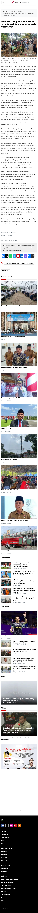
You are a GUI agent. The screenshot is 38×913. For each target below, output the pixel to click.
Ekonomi (4, 851)
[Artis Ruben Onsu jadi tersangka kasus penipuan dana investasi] (6, 574)
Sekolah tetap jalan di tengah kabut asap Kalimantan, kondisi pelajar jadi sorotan (23, 581)
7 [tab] (23, 737)
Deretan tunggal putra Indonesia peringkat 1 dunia (17, 804)
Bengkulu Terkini (16, 11)
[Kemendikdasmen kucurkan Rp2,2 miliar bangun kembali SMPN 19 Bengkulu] (19, 293)
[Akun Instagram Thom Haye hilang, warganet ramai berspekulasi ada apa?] (6, 565)
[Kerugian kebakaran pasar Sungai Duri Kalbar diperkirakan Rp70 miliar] (6, 599)
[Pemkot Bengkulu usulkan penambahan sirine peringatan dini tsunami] (19, 446)
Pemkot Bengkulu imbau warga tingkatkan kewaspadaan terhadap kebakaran (16, 366)
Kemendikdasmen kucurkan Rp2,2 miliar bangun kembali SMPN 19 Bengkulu (18, 305)
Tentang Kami (6, 885)
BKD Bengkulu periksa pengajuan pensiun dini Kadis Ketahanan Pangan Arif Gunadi (17, 519)
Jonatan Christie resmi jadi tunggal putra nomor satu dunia (18, 635)
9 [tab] (28, 737)
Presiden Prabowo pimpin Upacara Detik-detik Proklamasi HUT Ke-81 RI (24, 668)
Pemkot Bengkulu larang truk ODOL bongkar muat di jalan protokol (17, 550)
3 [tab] (19, 706)
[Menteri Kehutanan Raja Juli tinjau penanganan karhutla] (6, 652)
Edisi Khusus (5, 865)
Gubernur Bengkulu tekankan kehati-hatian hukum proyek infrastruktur (16, 397)
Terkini (3, 831)
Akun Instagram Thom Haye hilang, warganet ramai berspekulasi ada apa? (22, 564)
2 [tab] (16, 706)
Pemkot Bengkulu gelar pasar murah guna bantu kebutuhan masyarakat (18, 489)
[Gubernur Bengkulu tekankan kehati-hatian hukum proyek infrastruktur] (19, 385)
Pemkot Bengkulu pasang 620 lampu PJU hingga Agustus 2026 (18, 427)
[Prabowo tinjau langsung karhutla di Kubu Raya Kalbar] (6, 644)
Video (3, 708)
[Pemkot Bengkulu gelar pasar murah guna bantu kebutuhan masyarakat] (19, 477)
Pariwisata (4, 854)
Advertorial (5, 868)
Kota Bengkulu (7, 267)
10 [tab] (31, 737)
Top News (5, 607)
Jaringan (4, 876)
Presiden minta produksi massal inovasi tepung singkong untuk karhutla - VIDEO (17, 730)
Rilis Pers (4, 871)
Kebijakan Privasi (7, 882)
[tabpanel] (19, 693)
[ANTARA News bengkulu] (21, 2)
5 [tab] (24, 706)
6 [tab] (20, 737)
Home (6, 11)
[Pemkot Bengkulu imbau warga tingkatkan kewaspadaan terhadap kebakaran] (19, 354)
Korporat (4, 898)
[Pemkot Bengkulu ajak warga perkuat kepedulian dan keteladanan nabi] (19, 323)
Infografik (5, 739)
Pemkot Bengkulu (27, 263)
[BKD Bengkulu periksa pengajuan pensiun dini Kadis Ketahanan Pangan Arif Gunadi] (19, 507)
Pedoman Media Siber (8, 888)
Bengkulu (5, 270)
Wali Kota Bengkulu (12, 263)
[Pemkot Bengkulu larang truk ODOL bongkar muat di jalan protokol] (19, 538)
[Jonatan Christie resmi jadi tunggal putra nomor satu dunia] (19, 623)
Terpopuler (5, 557)
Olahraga (4, 858)
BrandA (3, 891)
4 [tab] (22, 706)
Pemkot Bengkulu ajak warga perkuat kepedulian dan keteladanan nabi (15, 335)
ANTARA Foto (6, 895)
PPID (3, 901)
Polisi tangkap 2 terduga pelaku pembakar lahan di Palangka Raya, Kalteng (24, 590)
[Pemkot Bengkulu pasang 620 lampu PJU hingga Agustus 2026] (19, 415)
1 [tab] (14, 706)
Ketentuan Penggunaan (9, 879)
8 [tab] (26, 737)
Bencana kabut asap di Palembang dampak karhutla (18, 700)
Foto (3, 676)
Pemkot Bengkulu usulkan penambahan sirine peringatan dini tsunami (17, 458)
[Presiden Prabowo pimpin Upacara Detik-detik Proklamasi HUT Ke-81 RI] (6, 669)
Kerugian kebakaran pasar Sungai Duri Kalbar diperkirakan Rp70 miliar (24, 599)
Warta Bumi (5, 861)
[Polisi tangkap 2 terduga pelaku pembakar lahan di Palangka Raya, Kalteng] (6, 591)
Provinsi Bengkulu (21, 267)
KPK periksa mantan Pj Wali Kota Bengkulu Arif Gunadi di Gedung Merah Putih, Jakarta (23, 660)
